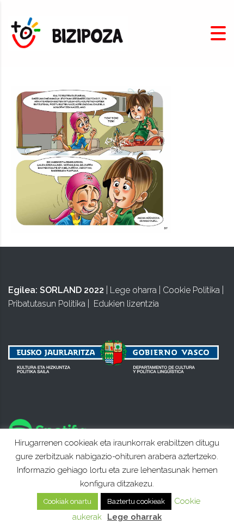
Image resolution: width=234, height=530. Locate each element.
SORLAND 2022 (72, 290)
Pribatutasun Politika (46, 303)
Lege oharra (133, 290)
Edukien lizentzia (126, 303)
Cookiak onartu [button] (67, 501)
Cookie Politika (191, 290)
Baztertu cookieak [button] (136, 501)
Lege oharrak (134, 517)
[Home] (68, 33)
